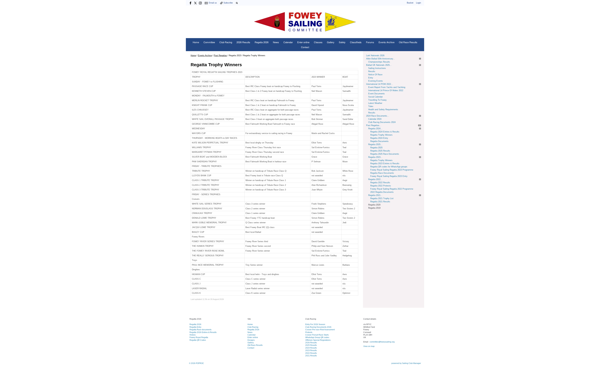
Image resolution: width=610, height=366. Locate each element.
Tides (370, 106)
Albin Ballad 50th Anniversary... (380, 58)
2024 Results (311, 348)
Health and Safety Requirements (383, 109)
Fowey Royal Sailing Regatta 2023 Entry (388, 176)
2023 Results (311, 350)
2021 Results (311, 356)
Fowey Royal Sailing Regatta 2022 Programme (391, 189)
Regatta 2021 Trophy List (381, 198)
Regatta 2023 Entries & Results (384, 163)
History (193, 335)
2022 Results (311, 353)
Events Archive (386, 42)
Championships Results (379, 62)
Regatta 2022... (375, 179)
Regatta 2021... (375, 195)
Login (418, 3)
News (276, 42)
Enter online (303, 42)
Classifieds (356, 42)
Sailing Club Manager (411, 363)
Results (371, 71)
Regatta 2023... (375, 157)
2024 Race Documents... (377, 116)
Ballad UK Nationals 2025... (379, 65)
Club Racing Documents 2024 (382, 122)
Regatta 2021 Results (380, 201)
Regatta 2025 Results (380, 151)
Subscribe (228, 3)
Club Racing (225, 42)
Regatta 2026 (261, 42)
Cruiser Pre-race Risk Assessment (320, 330)
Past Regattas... (373, 125)
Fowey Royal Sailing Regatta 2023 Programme (391, 170)
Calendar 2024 (374, 119)
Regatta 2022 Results (380, 182)
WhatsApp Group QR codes (317, 337)
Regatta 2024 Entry (379, 138)
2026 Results (243, 42)
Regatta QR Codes (198, 340)
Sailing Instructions (377, 68)
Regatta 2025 (376, 147)
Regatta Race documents (200, 330)
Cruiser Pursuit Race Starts (317, 335)
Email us (213, 3)
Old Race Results (408, 42)
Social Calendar (375, 97)
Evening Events (375, 81)
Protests (308, 332)
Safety (342, 42)
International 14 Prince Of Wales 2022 (385, 90)
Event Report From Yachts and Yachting (386, 87)
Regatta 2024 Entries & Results (384, 132)
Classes (318, 42)
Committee (209, 42)
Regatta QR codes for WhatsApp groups (388, 166)
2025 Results (311, 345)
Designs (251, 340)
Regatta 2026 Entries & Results (203, 332)
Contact (305, 47)
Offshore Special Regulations (318, 340)
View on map (369, 346)
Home (196, 42)
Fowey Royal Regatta (199, 337)
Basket (410, 3)
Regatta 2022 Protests (380, 186)
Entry (370, 78)
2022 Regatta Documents (382, 192)
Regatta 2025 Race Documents (384, 154)
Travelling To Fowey (377, 100)
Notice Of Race (375, 74)
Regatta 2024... (375, 128)
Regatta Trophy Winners (381, 135)
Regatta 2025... (375, 144)
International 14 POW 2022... (379, 84)
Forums (370, 42)
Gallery (330, 42)
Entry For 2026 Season (315, 324)
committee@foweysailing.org (382, 342)
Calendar (288, 42)
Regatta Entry (195, 327)
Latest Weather (375, 103)
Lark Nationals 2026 (375, 55)
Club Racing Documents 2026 (318, 327)
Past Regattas (220, 55)
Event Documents (376, 93)
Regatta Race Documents (382, 173)
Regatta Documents (379, 141)
